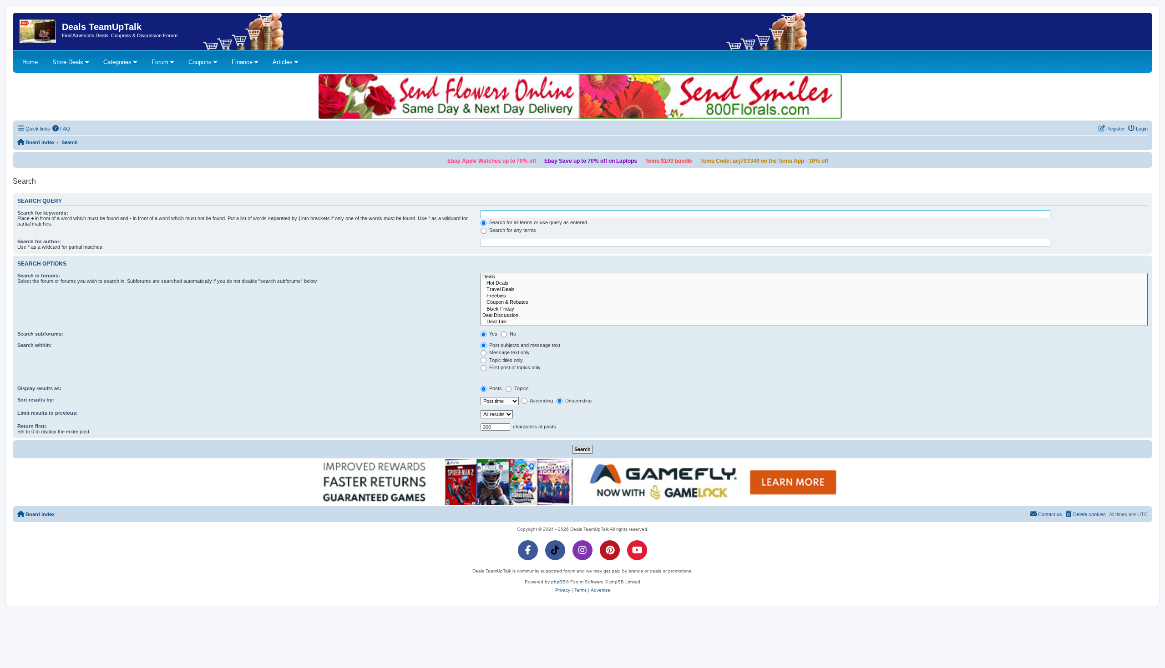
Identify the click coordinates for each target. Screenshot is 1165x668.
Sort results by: (35, 399)
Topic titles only (505, 360)
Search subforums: (40, 334)
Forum (161, 62)
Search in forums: (38, 275)
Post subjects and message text (524, 345)
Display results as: (39, 388)
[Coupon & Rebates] (814, 302)
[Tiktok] (555, 550)
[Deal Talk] (814, 322)
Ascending (541, 400)
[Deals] (814, 277)
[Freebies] (814, 296)
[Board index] (38, 31)
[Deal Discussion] (814, 315)
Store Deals (68, 62)
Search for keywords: (42, 213)
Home (30, 62)
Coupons (200, 62)
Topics (521, 388)
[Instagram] (582, 550)
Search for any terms (512, 230)
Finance (243, 62)
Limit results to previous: (47, 413)
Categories (118, 62)
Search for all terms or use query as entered (537, 222)
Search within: (34, 345)
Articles (283, 62)
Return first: (31, 426)
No (512, 334)
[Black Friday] (814, 309)
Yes (492, 334)
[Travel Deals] (814, 289)
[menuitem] (61, 128)
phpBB (558, 581)
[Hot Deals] (814, 283)
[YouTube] (637, 550)
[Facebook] (528, 550)
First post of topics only (514, 367)
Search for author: (39, 241)
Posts (495, 388)
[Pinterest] (610, 550)
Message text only (509, 352)
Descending (578, 400)
